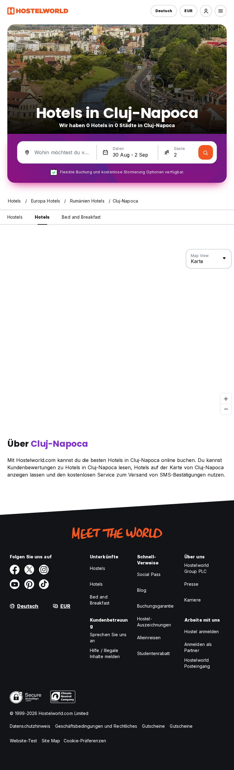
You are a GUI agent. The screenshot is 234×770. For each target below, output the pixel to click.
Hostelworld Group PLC (196, 568)
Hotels (96, 584)
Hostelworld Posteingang (197, 663)
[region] (117, 332)
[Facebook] (15, 569)
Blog (141, 590)
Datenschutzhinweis (30, 726)
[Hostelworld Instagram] (44, 569)
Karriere (192, 599)
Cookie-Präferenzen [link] (85, 740)
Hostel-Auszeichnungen (154, 621)
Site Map (51, 740)
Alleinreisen (149, 637)
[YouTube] (15, 584)
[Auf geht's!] (205, 152)
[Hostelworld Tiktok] (44, 584)
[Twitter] (29, 569)
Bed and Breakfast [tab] (81, 217)
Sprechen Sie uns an (108, 637)
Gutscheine (153, 726)
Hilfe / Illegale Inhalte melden (105, 653)
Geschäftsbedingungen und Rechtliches (96, 726)
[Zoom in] (226, 399)
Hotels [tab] (42, 217)
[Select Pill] (206, 11)
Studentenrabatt (153, 653)
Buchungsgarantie (155, 606)
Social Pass (149, 574)
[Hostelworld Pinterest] (29, 584)
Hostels (97, 568)
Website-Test (23, 740)
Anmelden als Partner (198, 647)
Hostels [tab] (15, 217)
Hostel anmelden (201, 631)
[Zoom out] (226, 409)
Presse (191, 584)
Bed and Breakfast (99, 599)
